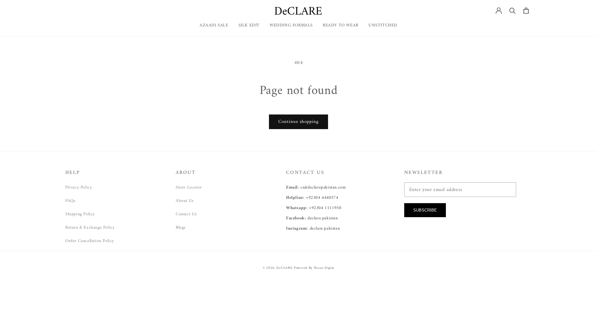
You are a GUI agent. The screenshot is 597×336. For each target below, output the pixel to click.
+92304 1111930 (325, 208)
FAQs (70, 201)
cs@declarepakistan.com (323, 187)
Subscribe (425, 210)
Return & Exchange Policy (89, 227)
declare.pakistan (323, 218)
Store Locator (189, 187)
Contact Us (186, 214)
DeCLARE (284, 268)
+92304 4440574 (322, 198)
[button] (341, 28)
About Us (185, 201)
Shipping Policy (80, 214)
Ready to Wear (341, 25)
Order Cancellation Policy (89, 241)
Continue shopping (298, 122)
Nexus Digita (324, 268)
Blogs (181, 227)
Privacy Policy (78, 187)
